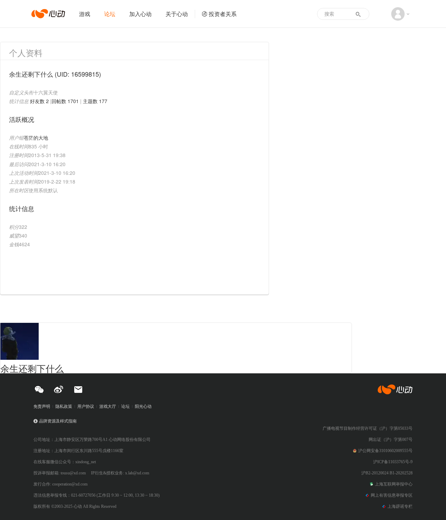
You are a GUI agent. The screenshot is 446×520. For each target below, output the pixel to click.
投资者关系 (223, 14)
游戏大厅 (107, 406)
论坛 (109, 14)
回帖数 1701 (65, 101)
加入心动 (140, 14)
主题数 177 (95, 101)
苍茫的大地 (36, 137)
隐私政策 (63, 406)
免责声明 (41, 406)
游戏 (84, 14)
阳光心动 (143, 406)
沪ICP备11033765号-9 (393, 461)
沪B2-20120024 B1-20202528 (387, 473)
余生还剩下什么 (32, 368)
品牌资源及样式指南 (58, 421)
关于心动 (177, 14)
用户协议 (85, 406)
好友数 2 (39, 101)
